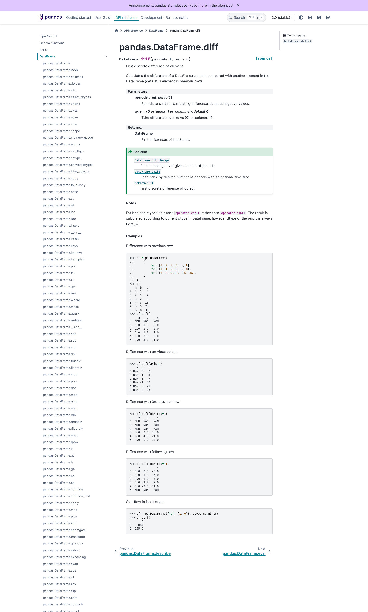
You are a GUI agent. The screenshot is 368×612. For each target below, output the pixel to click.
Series (44, 50)
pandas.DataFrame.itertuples (63, 259)
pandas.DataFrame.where (61, 300)
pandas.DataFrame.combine (63, 489)
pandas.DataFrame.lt (58, 449)
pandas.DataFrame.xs (58, 280)
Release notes (177, 17)
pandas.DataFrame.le (58, 462)
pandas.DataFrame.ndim (60, 117)
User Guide (103, 17)
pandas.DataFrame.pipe (60, 516)
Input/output (48, 36)
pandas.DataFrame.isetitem (62, 320)
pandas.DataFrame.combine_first (66, 496)
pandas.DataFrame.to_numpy (64, 185)
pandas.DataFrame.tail (59, 273)
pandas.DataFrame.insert (61, 225)
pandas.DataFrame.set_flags (63, 151)
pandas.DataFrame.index (61, 70)
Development (151, 17)
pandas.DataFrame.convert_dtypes (68, 165)
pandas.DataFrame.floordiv (62, 367)
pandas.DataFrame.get (59, 286)
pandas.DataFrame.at (58, 198)
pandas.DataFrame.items (61, 239)
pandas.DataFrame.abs (59, 570)
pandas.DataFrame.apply (61, 503)
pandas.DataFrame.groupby (63, 543)
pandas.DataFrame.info (59, 90)
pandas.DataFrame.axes (60, 110)
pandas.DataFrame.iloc (59, 219)
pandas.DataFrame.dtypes (62, 83)
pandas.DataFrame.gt (58, 455)
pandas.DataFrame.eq (59, 482)
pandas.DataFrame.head (60, 192)
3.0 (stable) (281, 17)
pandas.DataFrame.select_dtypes (67, 97)
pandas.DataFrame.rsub (60, 401)
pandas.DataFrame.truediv (62, 361)
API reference (126, 17)
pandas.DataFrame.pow (60, 381)
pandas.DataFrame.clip (59, 591)
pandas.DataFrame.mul (59, 347)
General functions (52, 43)
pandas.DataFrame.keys (60, 246)
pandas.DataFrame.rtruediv (62, 422)
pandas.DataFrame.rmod (61, 435)
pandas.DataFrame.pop (60, 266)
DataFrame (48, 56)
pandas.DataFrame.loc (59, 212)
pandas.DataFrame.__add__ (62, 327)
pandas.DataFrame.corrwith (63, 604)
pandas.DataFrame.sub (59, 340)
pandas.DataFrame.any (59, 584)
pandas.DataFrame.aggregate (64, 530)
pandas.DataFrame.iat (58, 205)
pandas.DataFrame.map (60, 509)
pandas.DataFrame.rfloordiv (63, 428)
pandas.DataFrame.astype (62, 158)
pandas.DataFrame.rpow (60, 442)
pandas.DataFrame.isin (59, 293)
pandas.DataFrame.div (59, 354)
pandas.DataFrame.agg (59, 523)
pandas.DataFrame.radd (60, 395)
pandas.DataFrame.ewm (60, 564)
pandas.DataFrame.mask (61, 307)
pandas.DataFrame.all (58, 577)
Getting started (78, 17)
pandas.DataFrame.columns (63, 77)
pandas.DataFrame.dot (59, 388)
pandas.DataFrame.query (61, 313)
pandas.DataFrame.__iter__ (62, 232)
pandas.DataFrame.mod (60, 374)
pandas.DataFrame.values (61, 104)
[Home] (116, 30)
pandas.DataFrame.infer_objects (66, 171)
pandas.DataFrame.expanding (64, 557)
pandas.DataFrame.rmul (60, 408)
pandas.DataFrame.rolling (61, 550)
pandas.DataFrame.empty (61, 144)
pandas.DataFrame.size (60, 124)
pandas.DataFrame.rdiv (59, 415)
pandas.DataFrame (56, 63)
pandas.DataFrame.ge (59, 469)
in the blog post (220, 5)
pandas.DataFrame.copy (60, 178)
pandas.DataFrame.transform (64, 537)
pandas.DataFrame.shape (61, 131)
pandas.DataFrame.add (59, 334)
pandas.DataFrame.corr (60, 597)
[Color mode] (301, 17)
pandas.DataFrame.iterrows (63, 252)
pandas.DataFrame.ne (58, 476)
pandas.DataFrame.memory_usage (68, 137)
